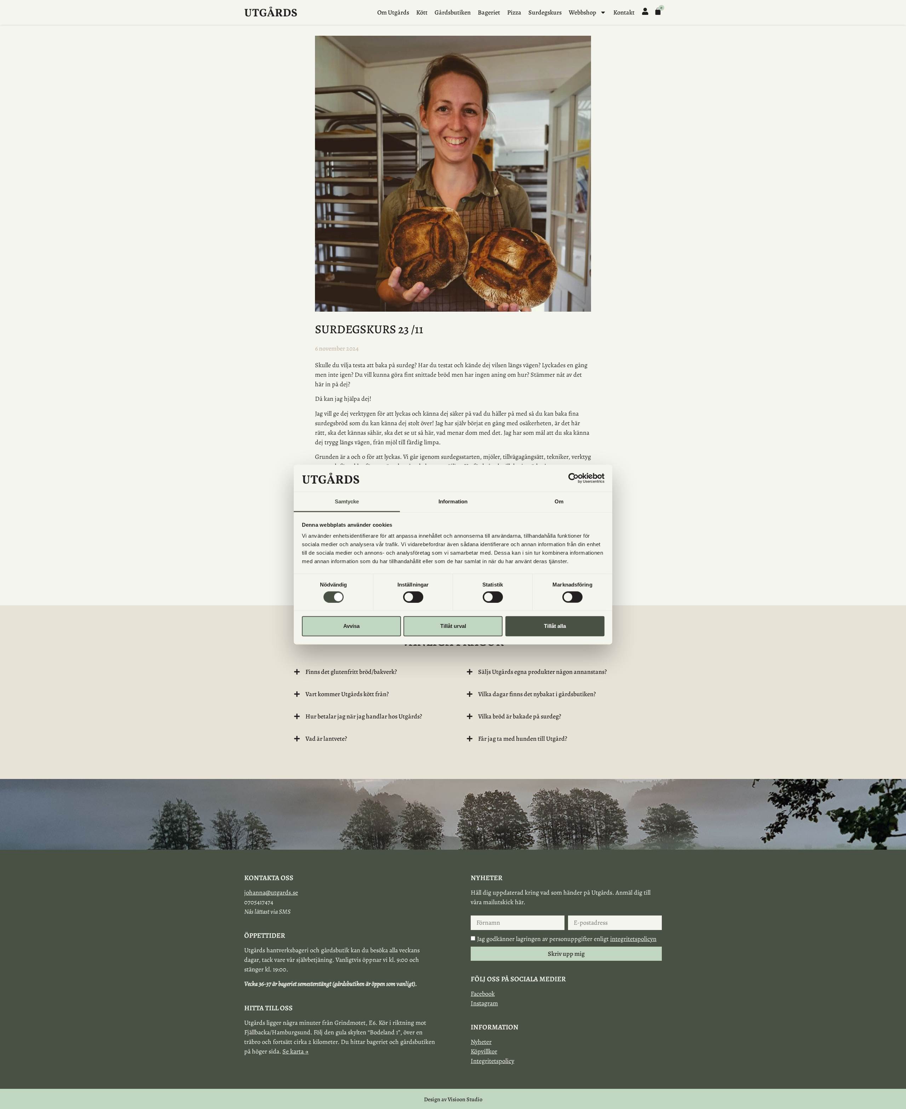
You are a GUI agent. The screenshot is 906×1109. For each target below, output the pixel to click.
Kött (422, 12)
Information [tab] (453, 501)
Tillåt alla (555, 626)
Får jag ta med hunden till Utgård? (522, 738)
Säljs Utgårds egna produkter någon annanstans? (542, 672)
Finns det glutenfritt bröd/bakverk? (351, 672)
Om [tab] (559, 501)
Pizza (514, 12)
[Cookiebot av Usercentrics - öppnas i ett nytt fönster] (573, 478)
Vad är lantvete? (326, 738)
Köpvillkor (484, 1051)
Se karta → (295, 1051)
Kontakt (624, 12)
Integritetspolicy (492, 1061)
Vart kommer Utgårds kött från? (347, 694)
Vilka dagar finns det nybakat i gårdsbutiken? (537, 694)
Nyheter (481, 1042)
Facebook (483, 993)
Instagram (484, 1003)
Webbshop (582, 12)
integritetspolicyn (633, 939)
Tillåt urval (453, 626)
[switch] (413, 596)
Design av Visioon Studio (453, 1099)
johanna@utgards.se (271, 892)
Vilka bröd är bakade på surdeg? (519, 716)
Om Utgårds (393, 12)
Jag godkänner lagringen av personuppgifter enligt (566, 939)
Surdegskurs (545, 12)
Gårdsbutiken (453, 12)
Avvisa (351, 626)
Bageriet (489, 12)
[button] (366, 671)
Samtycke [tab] (347, 501)
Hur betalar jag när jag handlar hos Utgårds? (363, 716)
